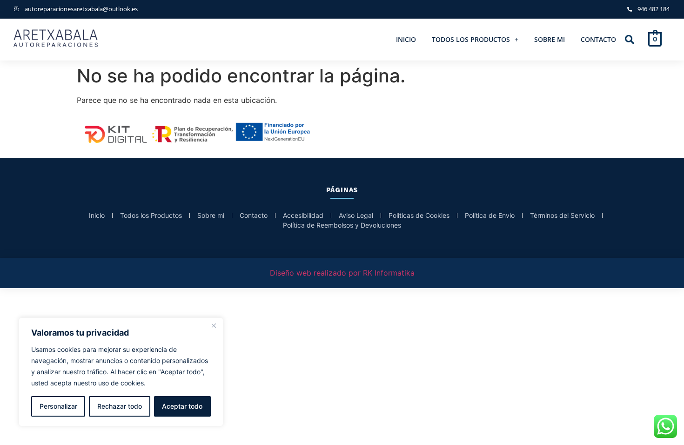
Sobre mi (549, 39)
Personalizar (58, 406)
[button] (475, 39)
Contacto (598, 39)
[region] (121, 371)
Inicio (406, 39)
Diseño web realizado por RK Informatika (342, 272)
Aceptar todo (182, 406)
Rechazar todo (119, 406)
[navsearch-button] (630, 40)
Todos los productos (471, 39)
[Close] (213, 325)
